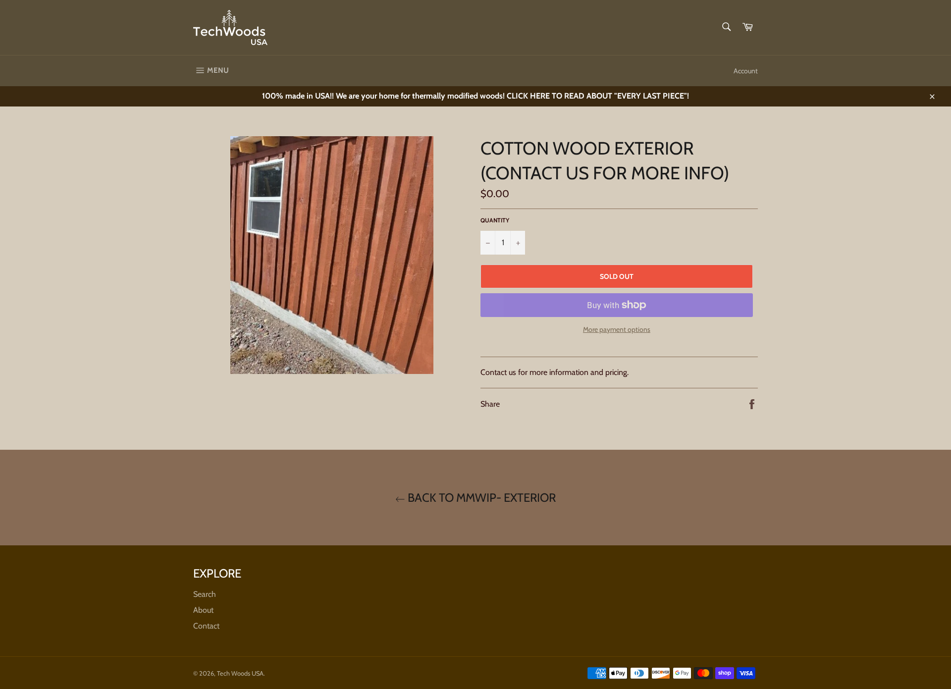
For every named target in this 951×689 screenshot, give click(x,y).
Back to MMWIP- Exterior (480, 497)
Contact (206, 626)
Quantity (494, 220)
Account (746, 70)
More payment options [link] (616, 329)
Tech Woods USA (240, 673)
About (203, 610)
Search (204, 594)
